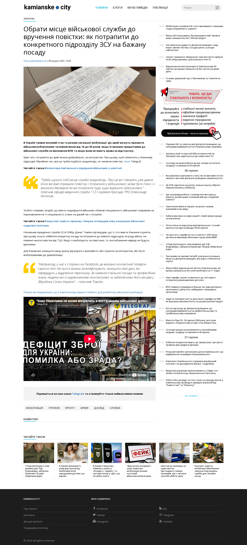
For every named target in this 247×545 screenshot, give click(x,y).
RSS (165, 508)
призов (54, 407)
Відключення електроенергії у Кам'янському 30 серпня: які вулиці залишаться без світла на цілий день (192, 69)
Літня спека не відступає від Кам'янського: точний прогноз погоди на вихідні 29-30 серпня (193, 226)
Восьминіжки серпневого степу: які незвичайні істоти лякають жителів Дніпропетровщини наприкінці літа (194, 176)
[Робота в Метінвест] (191, 113)
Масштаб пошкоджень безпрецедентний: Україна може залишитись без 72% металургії (193, 36)
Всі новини (191, 395)
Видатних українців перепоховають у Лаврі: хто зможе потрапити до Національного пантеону (192, 371)
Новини (102, 7)
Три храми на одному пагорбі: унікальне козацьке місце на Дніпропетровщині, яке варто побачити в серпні (193, 258)
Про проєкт (30, 508)
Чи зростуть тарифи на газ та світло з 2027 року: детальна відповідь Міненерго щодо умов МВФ (192, 236)
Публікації (160, 7)
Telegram (78, 393)
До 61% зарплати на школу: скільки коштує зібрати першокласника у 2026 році (193, 186)
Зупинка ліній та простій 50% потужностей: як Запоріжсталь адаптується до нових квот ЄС (190, 154)
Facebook (102, 508)
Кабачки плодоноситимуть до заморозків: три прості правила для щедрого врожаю (194, 343)
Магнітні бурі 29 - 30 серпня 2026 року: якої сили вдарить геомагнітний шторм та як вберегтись (191, 321)
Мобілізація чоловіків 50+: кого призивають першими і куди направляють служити (194, 27)
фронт (70, 407)
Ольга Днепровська (35, 60)
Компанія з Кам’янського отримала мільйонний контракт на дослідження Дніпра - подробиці (191, 362)
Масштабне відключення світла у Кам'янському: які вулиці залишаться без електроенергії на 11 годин (193, 269)
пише (127, 161)
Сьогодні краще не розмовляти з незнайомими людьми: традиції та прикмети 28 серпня (191, 331)
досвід (99, 407)
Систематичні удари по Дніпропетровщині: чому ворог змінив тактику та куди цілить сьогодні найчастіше (192, 47)
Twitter (100, 515)
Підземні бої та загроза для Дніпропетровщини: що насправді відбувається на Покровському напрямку (194, 145)
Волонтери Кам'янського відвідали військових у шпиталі (83, 168)
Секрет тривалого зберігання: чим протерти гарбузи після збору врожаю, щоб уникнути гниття (194, 58)
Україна (29, 18)
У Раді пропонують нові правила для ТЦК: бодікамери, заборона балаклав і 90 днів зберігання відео (194, 247)
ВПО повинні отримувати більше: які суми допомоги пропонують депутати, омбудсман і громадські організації (193, 289)
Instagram (102, 521)
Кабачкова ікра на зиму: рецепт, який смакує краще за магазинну (194, 217)
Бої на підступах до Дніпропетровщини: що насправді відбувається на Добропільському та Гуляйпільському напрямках (191, 311)
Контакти (29, 515)
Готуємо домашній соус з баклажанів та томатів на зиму (193, 79)
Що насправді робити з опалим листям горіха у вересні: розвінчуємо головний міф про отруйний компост (192, 197)
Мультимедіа (138, 7)
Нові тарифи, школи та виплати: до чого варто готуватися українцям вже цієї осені (191, 278)
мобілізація (34, 407)
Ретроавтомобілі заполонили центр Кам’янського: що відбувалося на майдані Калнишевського (194, 353)
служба (115, 407)
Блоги (117, 7)
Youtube (167, 521)
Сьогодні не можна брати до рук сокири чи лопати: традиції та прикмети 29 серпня (193, 164)
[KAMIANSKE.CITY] (48, 7)
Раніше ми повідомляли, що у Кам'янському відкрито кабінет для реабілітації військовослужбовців (83, 292)
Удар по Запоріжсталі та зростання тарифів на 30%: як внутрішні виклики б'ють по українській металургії (194, 300)
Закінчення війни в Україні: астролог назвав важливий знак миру (189, 207)
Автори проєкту (33, 521)
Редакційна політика (36, 528)
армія (84, 407)
